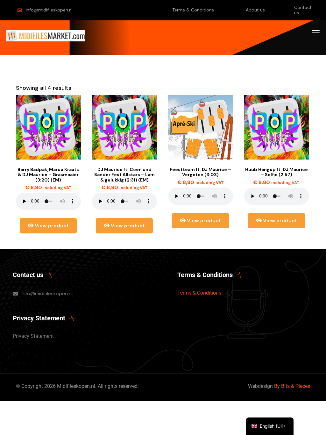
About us (255, 10)
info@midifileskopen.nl (49, 10)
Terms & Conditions (193, 10)
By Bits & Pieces (292, 386)
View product (51, 225)
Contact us (303, 10)
